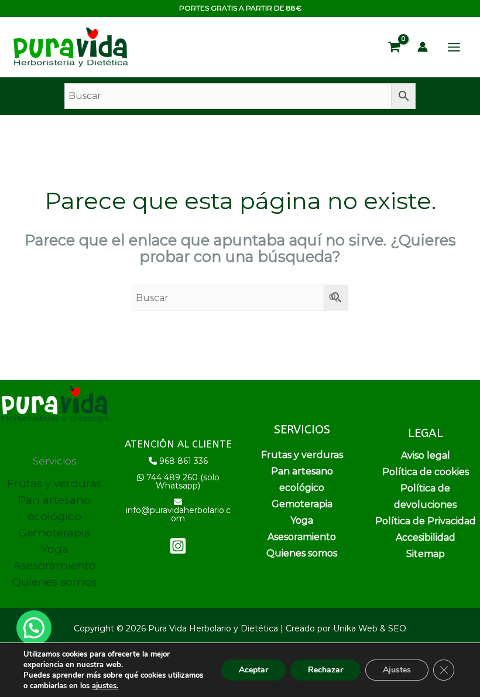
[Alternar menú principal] (454, 47)
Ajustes (397, 669)
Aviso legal (425, 455)
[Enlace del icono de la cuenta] (422, 47)
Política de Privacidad (425, 521)
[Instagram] (178, 546)
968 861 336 (183, 461)
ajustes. (105, 686)
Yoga (54, 549)
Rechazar (325, 669)
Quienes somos (54, 582)
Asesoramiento (54, 565)
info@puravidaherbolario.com (178, 514)
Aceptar (253, 669)
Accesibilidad (425, 537)
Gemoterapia (54, 532)
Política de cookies (425, 471)
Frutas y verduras (54, 483)
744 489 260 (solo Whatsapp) (183, 481)
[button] (34, 627)
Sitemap (425, 553)
